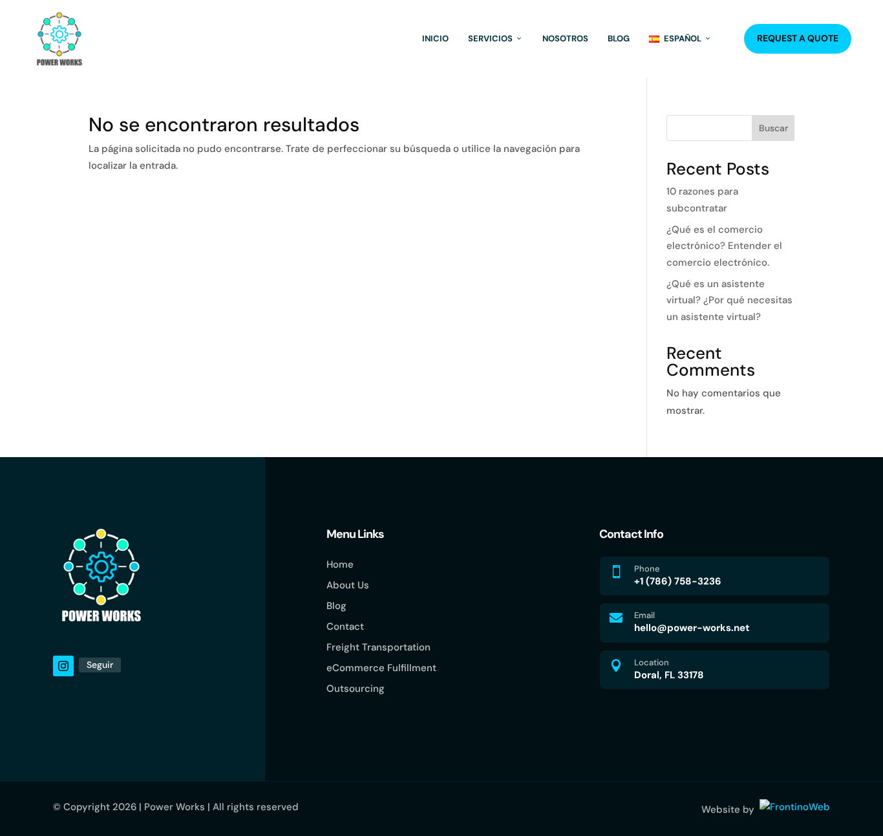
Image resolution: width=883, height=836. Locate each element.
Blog (619, 38)
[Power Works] (59, 39)
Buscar (773, 128)
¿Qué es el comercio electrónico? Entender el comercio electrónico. (724, 246)
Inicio (435, 38)
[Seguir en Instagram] (63, 666)
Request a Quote (797, 38)
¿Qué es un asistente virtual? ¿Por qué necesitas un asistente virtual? (729, 300)
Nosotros (565, 38)
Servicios (490, 38)
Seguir (100, 664)
